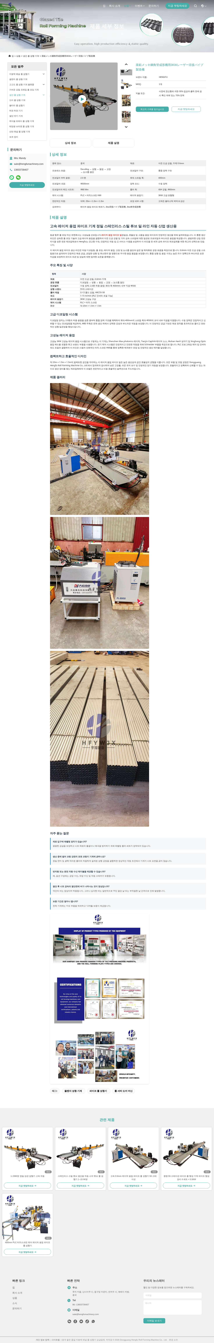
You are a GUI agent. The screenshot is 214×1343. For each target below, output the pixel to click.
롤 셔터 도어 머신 (124, 1091)
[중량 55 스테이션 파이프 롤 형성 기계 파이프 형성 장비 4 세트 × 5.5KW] (186, 1151)
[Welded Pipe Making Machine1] (84, 96)
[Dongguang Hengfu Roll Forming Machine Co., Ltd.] (10, 5)
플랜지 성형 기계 (73, 1091)
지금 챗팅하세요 (177, 5)
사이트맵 (56, 1340)
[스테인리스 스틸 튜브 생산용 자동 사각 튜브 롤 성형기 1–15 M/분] (80, 1151)
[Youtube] (81, 1322)
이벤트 (139, 5)
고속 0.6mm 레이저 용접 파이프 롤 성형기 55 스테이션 (133, 1177)
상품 (126, 5)
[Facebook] (75, 1322)
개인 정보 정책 (42, 1340)
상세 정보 (70, 142)
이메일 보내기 (154, 1320)
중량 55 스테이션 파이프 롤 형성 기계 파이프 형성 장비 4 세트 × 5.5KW (186, 1177)
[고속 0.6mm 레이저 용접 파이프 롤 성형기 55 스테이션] (133, 1151)
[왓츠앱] (11, 177)
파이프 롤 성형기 (98, 1091)
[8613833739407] (93, 1322)
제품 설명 (113, 142)
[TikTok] (87, 1322)
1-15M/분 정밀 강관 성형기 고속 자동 (28, 1176)
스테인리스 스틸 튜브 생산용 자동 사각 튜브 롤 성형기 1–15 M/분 (80, 1177)
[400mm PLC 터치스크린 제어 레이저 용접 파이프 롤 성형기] (27, 1217)
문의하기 (153, 5)
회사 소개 (114, 5)
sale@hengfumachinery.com (28, 164)
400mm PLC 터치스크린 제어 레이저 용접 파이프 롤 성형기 (27, 1244)
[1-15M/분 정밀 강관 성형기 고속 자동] (27, 1151)
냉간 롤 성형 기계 (31, 56)
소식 (14, 1303)
